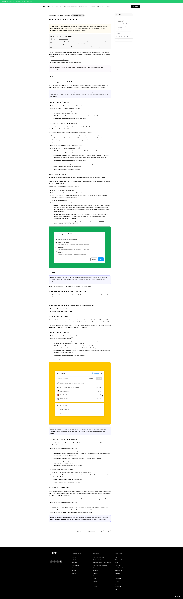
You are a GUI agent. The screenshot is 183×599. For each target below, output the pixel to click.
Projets (118, 18)
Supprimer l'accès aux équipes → (59, 60)
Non (108, 531)
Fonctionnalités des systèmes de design (102, 562)
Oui (101, 531)
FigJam (94, 567)
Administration (83, 6)
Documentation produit (70, 6)
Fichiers (118, 33)
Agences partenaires (119, 584)
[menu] (59, 557)
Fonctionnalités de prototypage (100, 559)
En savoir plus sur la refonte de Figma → (75, 30)
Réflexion (74, 570)
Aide (108, 6)
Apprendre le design (119, 567)
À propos (117, 581)
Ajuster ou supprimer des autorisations (123, 21)
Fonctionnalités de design (98, 557)
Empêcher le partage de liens (123, 36)
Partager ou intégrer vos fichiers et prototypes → (93, 519)
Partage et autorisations (64, 15)
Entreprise (95, 573)
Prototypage (74, 562)
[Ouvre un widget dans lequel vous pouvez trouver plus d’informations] (178, 596)
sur (94, 67)
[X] (51, 561)
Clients (94, 578)
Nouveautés (117, 573)
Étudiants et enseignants (98, 575)
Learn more (29, 1)
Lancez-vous (58, 6)
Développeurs (118, 565)
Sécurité (95, 581)
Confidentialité (118, 586)
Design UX (74, 559)
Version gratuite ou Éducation (124, 23)
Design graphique (75, 565)
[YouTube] (54, 561)
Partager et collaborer (78, 15)
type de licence (54, 132)
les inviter (101, 221)
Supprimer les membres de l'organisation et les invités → (66, 62)
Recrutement (118, 578)
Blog (116, 557)
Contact (95, 586)
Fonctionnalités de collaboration (100, 565)
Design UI (74, 557)
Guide (91, 67)
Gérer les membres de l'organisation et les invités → (67, 169)
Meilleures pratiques (119, 559)
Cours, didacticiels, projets (97, 6)
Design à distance (75, 575)
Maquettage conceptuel (77, 567)
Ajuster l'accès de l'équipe (123, 29)
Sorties (116, 575)
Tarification (95, 570)
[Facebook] (60, 561)
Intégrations (96, 584)
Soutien (116, 562)
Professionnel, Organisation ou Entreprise (124, 27)
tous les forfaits (63, 39)
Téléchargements (118, 570)
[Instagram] (57, 561)
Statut (116, 589)
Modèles (74, 573)
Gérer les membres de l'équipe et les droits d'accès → (68, 166)
